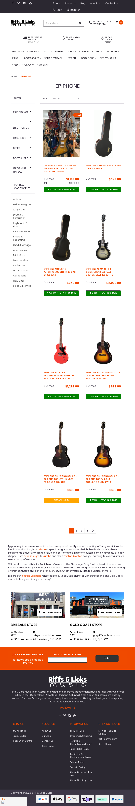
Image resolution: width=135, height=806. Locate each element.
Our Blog (46, 736)
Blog (83, 3)
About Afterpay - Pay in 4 (81, 774)
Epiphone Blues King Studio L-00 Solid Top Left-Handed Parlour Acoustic (103, 375)
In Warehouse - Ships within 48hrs (103, 189)
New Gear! (43, 64)
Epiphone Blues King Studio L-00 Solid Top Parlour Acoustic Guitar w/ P (103, 479)
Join (106, 658)
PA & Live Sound (22, 231)
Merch (72, 58)
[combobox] (60, 23)
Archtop (77, 556)
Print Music (19, 255)
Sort (45, 98)
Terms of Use (77, 730)
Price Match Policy (79, 749)
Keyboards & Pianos (20, 224)
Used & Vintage (53, 58)
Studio (96, 51)
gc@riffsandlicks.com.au (107, 635)
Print (15, 58)
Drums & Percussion (19, 216)
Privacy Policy (77, 762)
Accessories (32, 58)
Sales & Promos (22, 64)
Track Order (19, 736)
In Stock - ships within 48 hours (61, 189)
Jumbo (47, 556)
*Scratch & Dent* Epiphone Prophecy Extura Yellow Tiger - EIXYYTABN (60, 168)
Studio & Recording (19, 238)
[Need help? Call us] (90, 22)
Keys (71, 51)
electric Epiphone (31, 575)
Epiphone (26, 76)
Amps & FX (33, 51)
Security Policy (77, 767)
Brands (56, 3)
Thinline (67, 556)
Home (14, 76)
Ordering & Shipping (81, 736)
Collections (19, 275)
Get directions (51, 612)
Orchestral (113, 51)
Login (59, 10)
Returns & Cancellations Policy (81, 742)
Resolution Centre (22, 740)
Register (75, 10)
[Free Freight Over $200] (25, 39)
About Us (95, 3)
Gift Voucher (108, 58)
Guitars (17, 51)
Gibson (42, 549)
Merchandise (20, 260)
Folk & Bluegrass (22, 204)
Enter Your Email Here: (67, 654)
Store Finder (48, 746)
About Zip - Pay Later (81, 780)
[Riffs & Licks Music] (23, 22)
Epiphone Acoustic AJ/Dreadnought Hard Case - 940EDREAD (61, 271)
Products (70, 3)
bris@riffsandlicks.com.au (47, 635)
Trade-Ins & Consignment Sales (80, 755)
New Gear (18, 280)
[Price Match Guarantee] (64, 38)
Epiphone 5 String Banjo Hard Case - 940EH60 (103, 167)
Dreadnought (31, 556)
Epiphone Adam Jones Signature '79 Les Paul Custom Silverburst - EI (99, 271)
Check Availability (61, 500)
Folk (47, 51)
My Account (19, 730)
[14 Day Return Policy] (102, 39)
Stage (83, 51)
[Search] (80, 23)
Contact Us (111, 3)
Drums (59, 51)
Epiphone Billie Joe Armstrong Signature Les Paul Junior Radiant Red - (59, 375)
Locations (88, 58)
